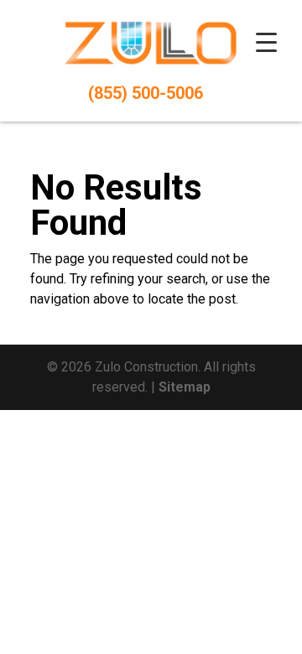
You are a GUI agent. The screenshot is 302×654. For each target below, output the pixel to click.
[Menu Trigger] (266, 42)
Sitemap (185, 387)
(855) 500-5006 (145, 93)
